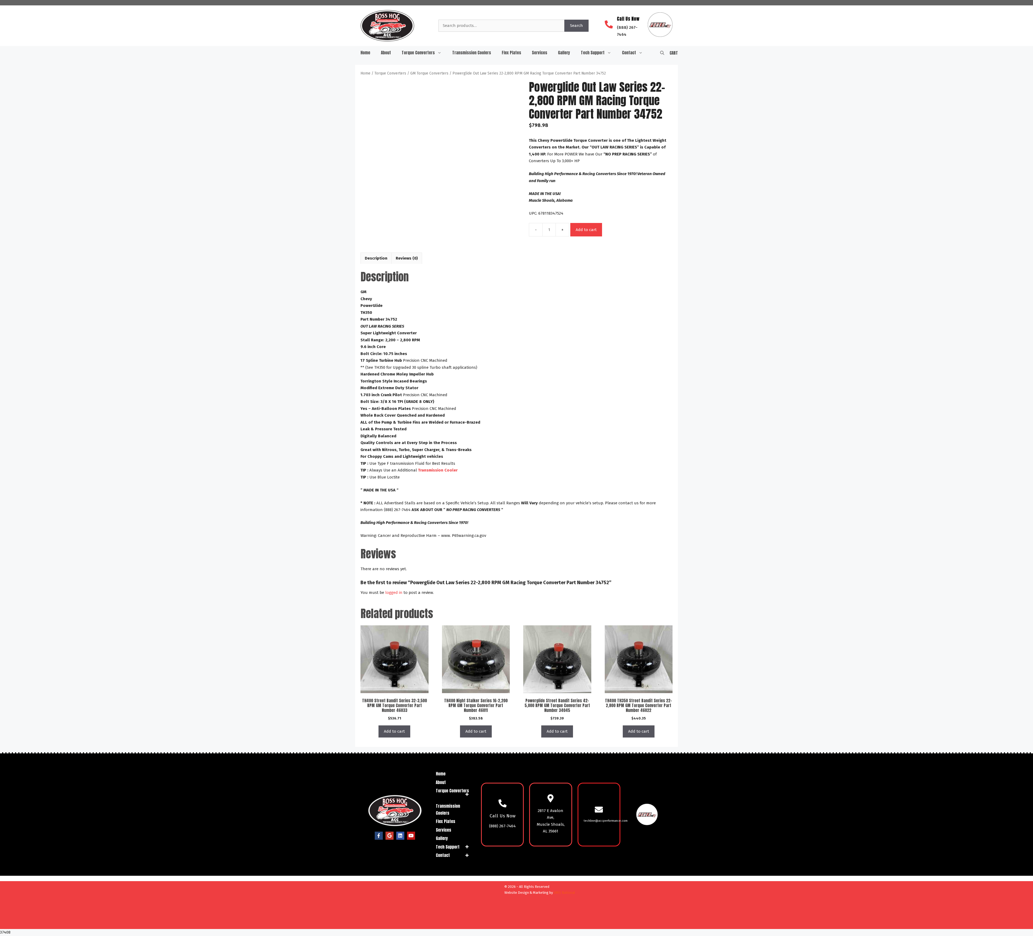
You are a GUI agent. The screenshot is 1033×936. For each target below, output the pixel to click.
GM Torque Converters (429, 73)
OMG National (564, 893)
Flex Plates (511, 52)
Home (365, 52)
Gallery (564, 52)
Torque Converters (418, 52)
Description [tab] (376, 258)
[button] (662, 52)
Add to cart (586, 229)
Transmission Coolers (471, 52)
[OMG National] (471, 922)
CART (674, 53)
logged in (393, 592)
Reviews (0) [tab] (407, 258)
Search (576, 25)
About (386, 52)
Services (539, 52)
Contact (629, 52)
